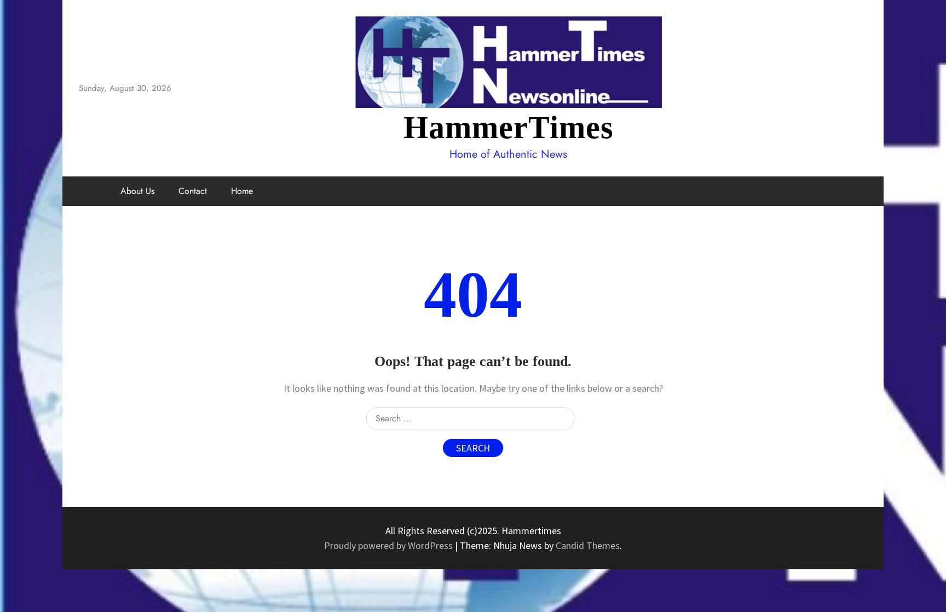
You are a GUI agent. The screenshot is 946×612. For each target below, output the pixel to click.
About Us (137, 191)
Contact (192, 191)
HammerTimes (508, 127)
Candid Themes (588, 545)
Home (242, 191)
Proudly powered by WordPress (389, 545)
